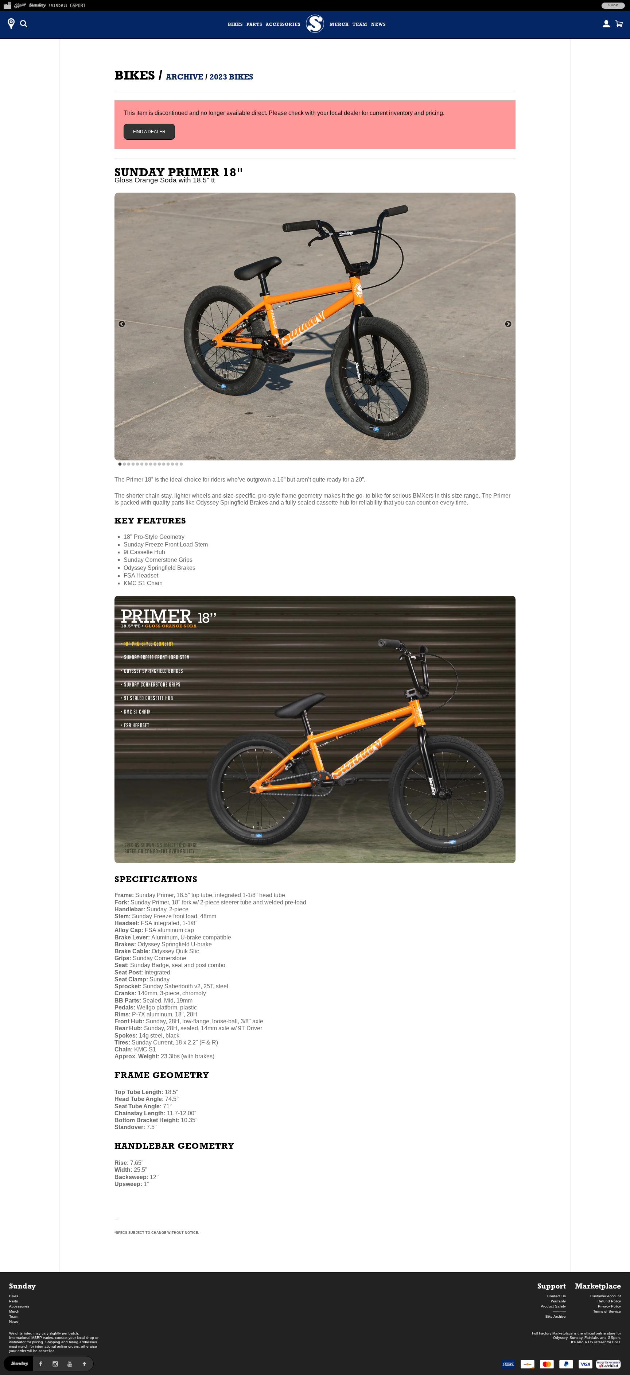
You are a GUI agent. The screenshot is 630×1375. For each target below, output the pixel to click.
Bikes (235, 24)
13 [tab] (172, 464)
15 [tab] (181, 464)
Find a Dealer (149, 131)
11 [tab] (164, 464)
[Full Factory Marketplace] (7, 4)
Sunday (22, 1286)
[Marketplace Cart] (619, 24)
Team (360, 24)
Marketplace (598, 1286)
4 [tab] (133, 464)
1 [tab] (120, 464)
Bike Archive (555, 1316)
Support (613, 5)
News (378, 24)
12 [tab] (168, 464)
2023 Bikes (231, 76)
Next (508, 324)
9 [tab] (155, 464)
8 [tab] (150, 464)
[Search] (23, 24)
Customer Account (605, 1296)
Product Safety (553, 1306)
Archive (184, 76)
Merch (339, 24)
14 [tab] (177, 464)
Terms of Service (607, 1311)
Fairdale (591, 1338)
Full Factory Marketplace (552, 1333)
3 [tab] (129, 464)
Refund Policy (609, 1301)
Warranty (558, 1301)
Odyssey (560, 1338)
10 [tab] (159, 464)
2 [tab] (124, 464)
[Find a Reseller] (11, 24)
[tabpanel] (315, 326)
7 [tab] (146, 464)
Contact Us (556, 1296)
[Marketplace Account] (606, 24)
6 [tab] (142, 464)
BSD (616, 1342)
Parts (254, 24)
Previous (121, 324)
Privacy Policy (609, 1306)
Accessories (283, 24)
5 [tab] (137, 464)
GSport (614, 1338)
